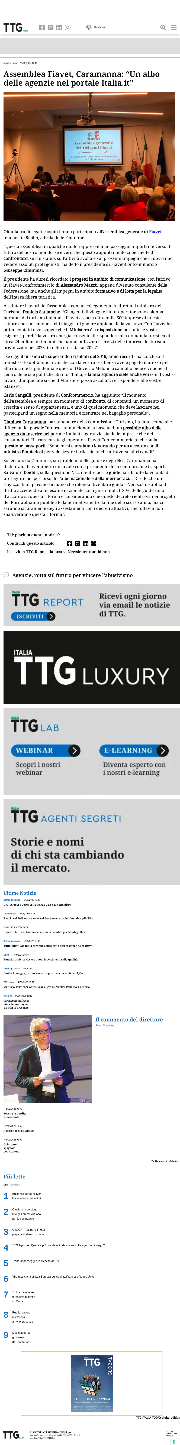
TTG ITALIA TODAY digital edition (158, 1417)
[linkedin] (58, 27)
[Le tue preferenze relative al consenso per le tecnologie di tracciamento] (174, 1441)
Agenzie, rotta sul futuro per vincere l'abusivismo (72, 575)
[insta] (66, 27)
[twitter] (50, 27)
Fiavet (155, 231)
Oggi (6, 1185)
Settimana (14, 1185)
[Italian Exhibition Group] (171, 1434)
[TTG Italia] (16, 27)
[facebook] (41, 27)
